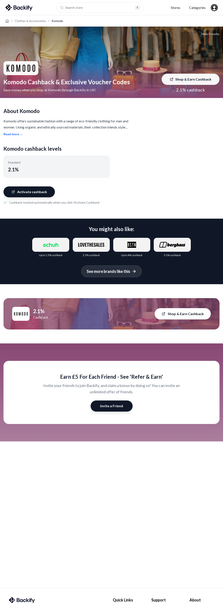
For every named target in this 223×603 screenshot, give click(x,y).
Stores (175, 7)
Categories (197, 7)
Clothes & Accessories (30, 21)
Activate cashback (32, 192)
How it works (211, 34)
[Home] (7, 21)
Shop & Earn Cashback (193, 79)
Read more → (13, 134)
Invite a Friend (111, 406)
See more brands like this (108, 271)
